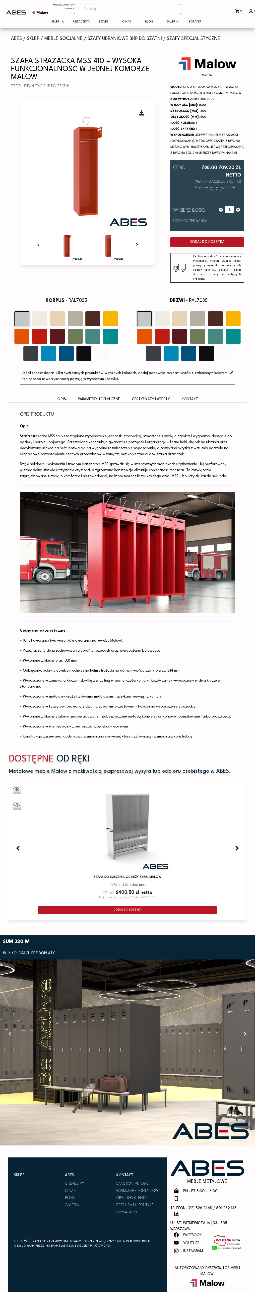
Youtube (191, 1243)
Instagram (193, 1251)
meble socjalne (63, 38)
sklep (33, 38)
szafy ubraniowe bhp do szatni (125, 38)
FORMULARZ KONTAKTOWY (138, 1191)
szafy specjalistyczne (193, 38)
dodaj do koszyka (207, 242)
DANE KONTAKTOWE (132, 1184)
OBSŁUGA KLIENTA (131, 1198)
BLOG (69, 1198)
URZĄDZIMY (74, 1184)
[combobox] (127, 9)
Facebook (192, 1235)
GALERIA (72, 1205)
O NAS (70, 1191)
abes (16, 38)
